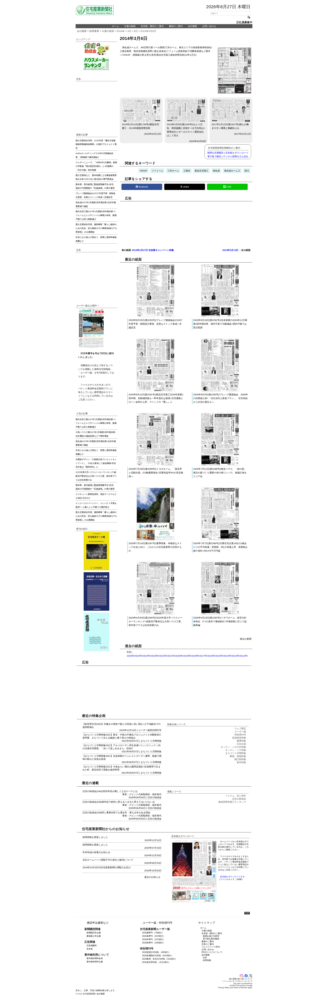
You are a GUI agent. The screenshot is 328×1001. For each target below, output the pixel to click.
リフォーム (157, 170)
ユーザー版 (144, 730)
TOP (247, 913)
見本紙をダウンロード (236, 152)
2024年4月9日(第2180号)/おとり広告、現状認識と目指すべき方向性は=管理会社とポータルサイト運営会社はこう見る (186, 130)
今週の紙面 (130, 26)
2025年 (138, 656)
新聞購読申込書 (93, 933)
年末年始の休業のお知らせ (96, 852)
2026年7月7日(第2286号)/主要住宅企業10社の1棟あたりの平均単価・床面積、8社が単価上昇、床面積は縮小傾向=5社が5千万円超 (220, 547)
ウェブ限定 (240, 728)
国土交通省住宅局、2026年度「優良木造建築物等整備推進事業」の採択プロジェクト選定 (96, 144)
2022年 (162, 656)
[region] (186, 223)
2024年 (146, 656)
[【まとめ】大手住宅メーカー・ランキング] (96, 63)
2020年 (179, 656)
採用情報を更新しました (95, 837)
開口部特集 (240, 759)
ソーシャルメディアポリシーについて (237, 981)
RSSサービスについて (212, 952)
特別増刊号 (155, 730)
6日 (136, 31)
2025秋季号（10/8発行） (153, 943)
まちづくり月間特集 (151, 741)
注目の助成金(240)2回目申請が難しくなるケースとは (110, 791)
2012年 (243, 656)
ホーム (115, 26)
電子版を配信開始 (211, 939)
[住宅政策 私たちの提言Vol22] (96, 591)
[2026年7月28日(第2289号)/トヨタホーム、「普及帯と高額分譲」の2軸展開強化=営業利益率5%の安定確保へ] (155, 465)
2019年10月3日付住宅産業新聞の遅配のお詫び (107, 867)
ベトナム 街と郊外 (235, 795)
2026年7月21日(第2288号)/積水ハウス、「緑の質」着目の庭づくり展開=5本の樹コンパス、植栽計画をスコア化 (220, 473)
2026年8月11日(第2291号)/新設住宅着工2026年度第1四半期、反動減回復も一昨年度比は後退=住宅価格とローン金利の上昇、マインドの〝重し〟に (156, 398)
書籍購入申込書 (93, 936)
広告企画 (241, 744)
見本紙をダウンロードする (232, 877)
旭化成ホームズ (232, 170)
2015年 (219, 656)
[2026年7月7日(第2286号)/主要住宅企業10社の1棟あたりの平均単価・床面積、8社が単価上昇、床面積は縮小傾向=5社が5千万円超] (220, 539)
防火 (247, 170)
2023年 (154, 656)
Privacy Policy (223, 988)
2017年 (203, 656)
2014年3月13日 (230, 250)
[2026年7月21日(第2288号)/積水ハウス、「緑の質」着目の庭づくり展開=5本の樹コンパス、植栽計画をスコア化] (220, 465)
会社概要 (192, 26)
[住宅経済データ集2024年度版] (96, 551)
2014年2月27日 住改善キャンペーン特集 (153, 250)
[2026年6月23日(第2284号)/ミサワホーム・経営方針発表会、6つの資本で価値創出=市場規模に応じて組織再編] (220, 614)
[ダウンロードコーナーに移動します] (91, 347)
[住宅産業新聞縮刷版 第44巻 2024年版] (96, 632)
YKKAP (143, 170)
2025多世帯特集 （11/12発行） (156, 962)
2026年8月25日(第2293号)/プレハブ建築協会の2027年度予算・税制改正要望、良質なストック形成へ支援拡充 (155, 324)
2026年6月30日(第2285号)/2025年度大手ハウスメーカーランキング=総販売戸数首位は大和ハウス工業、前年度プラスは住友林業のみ (156, 621)
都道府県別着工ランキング (232, 802)
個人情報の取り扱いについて (240, 979)
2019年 (187, 656)
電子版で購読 (214, 156)
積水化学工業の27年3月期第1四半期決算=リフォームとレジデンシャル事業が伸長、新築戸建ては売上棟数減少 (96, 215)
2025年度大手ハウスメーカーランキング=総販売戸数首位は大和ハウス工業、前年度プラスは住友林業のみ (96, 475)
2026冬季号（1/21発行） (153, 939)
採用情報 (207, 960)
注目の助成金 (154, 797)
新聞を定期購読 (215, 152)
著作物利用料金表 (94, 958)
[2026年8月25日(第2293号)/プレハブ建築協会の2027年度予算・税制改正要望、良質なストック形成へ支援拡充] (155, 316)
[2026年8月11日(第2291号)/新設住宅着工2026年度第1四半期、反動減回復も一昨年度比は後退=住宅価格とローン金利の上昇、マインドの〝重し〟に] (155, 391)
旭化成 (216, 170)
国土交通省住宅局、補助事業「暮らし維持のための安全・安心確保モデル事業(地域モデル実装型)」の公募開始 (96, 228)
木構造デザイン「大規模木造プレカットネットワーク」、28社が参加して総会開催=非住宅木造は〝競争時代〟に (96, 463)
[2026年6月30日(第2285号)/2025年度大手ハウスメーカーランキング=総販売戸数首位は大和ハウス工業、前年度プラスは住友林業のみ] (155, 614)
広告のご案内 (208, 944)
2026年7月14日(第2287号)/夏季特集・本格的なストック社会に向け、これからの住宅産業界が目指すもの (155, 547)
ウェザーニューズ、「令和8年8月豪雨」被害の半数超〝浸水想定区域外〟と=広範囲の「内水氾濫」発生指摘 (96, 166)
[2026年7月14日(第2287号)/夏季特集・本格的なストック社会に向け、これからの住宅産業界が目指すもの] (155, 539)
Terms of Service (240, 988)
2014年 (121, 31)
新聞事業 (94, 31)
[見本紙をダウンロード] (194, 902)
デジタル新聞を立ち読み (235, 156)
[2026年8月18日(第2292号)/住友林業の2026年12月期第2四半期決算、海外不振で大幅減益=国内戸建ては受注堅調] (220, 316)
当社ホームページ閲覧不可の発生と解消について (108, 860)
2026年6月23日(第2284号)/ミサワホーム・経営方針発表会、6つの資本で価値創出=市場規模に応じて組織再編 (220, 621)
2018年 (195, 656)
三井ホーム (173, 170)
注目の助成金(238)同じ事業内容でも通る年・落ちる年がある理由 (116, 812)
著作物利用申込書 (94, 962)
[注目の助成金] (96, 48)
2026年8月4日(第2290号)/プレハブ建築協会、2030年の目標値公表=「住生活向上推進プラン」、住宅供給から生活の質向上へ (220, 398)
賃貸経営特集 (239, 738)
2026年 (130, 656)
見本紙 (89, 949)
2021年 (171, 656)
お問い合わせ (209, 26)
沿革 (205, 957)
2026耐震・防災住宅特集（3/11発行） (159, 959)
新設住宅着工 (201, 170)
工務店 (186, 170)
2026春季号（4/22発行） (153, 936)
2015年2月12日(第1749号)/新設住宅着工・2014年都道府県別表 (140, 126)
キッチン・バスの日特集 (233, 747)
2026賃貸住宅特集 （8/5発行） (156, 952)
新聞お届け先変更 (211, 936)
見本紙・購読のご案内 (152, 26)
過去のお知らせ (152, 877)
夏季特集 (241, 741)
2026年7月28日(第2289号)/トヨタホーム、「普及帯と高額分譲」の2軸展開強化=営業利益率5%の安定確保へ (156, 473)
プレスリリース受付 (211, 947)
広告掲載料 (91, 945)
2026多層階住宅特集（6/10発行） (157, 955)
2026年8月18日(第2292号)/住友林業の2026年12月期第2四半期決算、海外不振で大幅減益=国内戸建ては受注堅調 (220, 324)
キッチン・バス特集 (235, 750)
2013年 (235, 656)
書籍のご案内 (176, 26)
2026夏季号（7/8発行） (153, 933)
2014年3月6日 (148, 31)
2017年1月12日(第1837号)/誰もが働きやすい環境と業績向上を (230, 126)
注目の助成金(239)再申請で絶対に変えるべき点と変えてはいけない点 (119, 802)
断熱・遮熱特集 (238, 756)
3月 (129, 31)
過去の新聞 (245, 639)
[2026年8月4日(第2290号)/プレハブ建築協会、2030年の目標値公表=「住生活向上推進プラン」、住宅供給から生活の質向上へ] (220, 391)
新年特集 (241, 762)
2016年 (211, 656)
